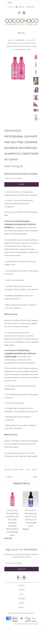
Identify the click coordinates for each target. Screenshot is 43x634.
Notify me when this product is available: (21, 174)
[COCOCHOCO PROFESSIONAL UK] (21, 22)
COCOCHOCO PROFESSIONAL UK (23, 613)
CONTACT (21, 590)
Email (35, 469)
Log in (11, 7)
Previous (9, 477)
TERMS (21, 603)
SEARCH (21, 585)
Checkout (30, 7)
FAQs (21, 594)
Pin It (22, 469)
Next (35, 477)
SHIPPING (21, 599)
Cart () (20, 7)
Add (29, 469)
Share (16, 469)
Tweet (9, 469)
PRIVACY (21, 607)
